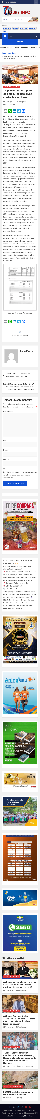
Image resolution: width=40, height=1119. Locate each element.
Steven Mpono (21, 102)
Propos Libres (17, 1086)
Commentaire (9, 412)
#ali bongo (32, 28)
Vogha (21, 1098)
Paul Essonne (22, 990)
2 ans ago (8, 102)
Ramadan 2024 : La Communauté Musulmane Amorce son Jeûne (18, 375)
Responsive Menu (36, 2)
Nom (5, 440)
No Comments (10, 105)
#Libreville (23, 28)
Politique (16, 87)
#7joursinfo (7, 28)
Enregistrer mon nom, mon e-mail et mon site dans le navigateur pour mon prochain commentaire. (20, 475)
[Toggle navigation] (11, 35)
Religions (16, 1047)
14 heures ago (10, 1098)
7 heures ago (9, 990)
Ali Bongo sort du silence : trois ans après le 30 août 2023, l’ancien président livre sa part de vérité (19, 984)
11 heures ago (10, 1066)
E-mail (6, 450)
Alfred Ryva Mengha (26, 1066)
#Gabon (15, 28)
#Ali (4, 31)
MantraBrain (28, 1116)
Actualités (7, 87)
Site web (6, 460)
